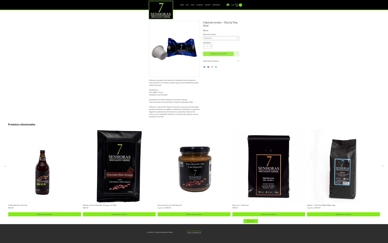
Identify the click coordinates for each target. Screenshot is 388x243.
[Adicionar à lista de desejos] (237, 54)
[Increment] (211, 46)
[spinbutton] (208, 46)
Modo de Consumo (210, 34)
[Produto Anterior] (5, 166)
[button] (239, 5)
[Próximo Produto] (383, 166)
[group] (194, 173)
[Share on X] (216, 67)
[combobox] (221, 38)
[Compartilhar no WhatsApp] (212, 67)
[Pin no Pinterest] (208, 67)
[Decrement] (204, 46)
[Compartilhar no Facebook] (204, 67)
